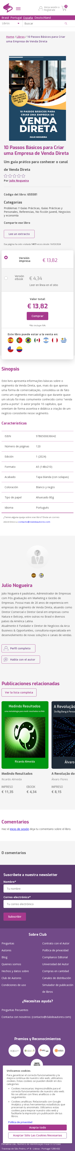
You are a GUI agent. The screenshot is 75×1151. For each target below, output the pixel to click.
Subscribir (14, 916)
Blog (4, 957)
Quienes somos (11, 964)
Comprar (37, 316)
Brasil (5, 17)
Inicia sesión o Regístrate (52, 8)
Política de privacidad (20, 1122)
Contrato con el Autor (55, 943)
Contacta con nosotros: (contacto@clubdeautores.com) (36, 1017)
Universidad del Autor (55, 964)
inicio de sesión (19, 829)
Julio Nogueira (19, 180)
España (28, 17)
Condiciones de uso (14, 985)
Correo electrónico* (17, 897)
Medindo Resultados (17, 773)
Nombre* (9, 881)
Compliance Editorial (55, 957)
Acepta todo (37, 1127)
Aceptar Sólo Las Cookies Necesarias (37, 1135)
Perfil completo (20, 648)
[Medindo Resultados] (25, 735)
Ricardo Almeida (12, 779)
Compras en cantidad (55, 971)
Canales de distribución (56, 978)
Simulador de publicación (57, 988)
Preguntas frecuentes (15, 1010)
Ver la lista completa (19, 692)
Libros (21, 37)
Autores (6, 950)
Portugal (16, 17)
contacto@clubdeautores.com (34, 521)
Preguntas (8, 943)
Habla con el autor (22, 659)
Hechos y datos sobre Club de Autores (15, 974)
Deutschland (42, 17)
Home (10, 37)
